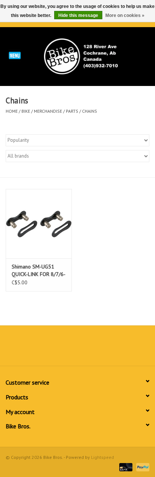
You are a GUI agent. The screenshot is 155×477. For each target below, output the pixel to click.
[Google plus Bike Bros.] (77, 348)
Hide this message (78, 15)
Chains (89, 111)
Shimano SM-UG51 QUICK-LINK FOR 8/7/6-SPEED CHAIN (38, 270)
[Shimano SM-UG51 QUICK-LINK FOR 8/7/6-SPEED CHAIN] (39, 223)
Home (12, 111)
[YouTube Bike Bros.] (91, 348)
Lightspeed (102, 457)
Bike (25, 111)
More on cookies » (124, 15)
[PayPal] (141, 466)
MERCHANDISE (48, 111)
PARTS (72, 111)
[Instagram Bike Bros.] (105, 348)
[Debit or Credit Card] (125, 466)
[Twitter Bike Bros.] (64, 348)
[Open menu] (14, 55)
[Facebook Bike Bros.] (50, 348)
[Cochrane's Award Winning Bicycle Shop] (92, 55)
